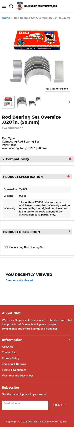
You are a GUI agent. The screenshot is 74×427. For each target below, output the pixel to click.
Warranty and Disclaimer (17, 375)
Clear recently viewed (19, 280)
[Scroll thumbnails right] (69, 102)
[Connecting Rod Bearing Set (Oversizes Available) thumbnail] (8, 102)
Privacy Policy (10, 358)
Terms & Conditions (14, 370)
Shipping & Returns (14, 364)
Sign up (59, 405)
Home (6, 18)
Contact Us (9, 352)
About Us (7, 347)
